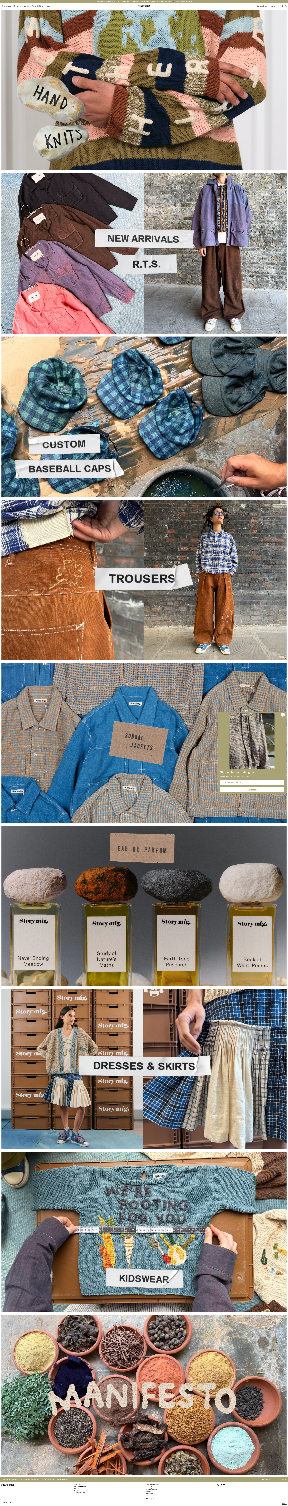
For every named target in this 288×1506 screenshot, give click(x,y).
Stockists (148, 1496)
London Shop (150, 1494)
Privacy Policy (150, 1487)
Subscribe (252, 789)
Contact (148, 1491)
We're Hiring (149, 1498)
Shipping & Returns (152, 1485)
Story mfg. (9, 1503)
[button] (286, 6)
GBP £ (283, 1503)
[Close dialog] (283, 715)
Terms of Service (151, 1489)
